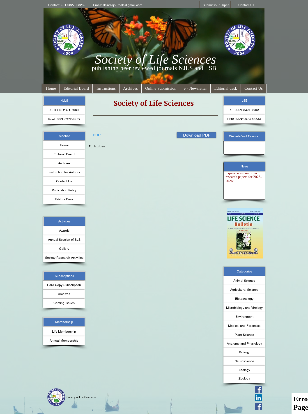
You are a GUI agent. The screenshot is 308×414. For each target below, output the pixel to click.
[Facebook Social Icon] (258, 389)
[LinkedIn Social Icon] (258, 397)
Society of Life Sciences (155, 59)
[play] (253, 212)
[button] (67, 5)
